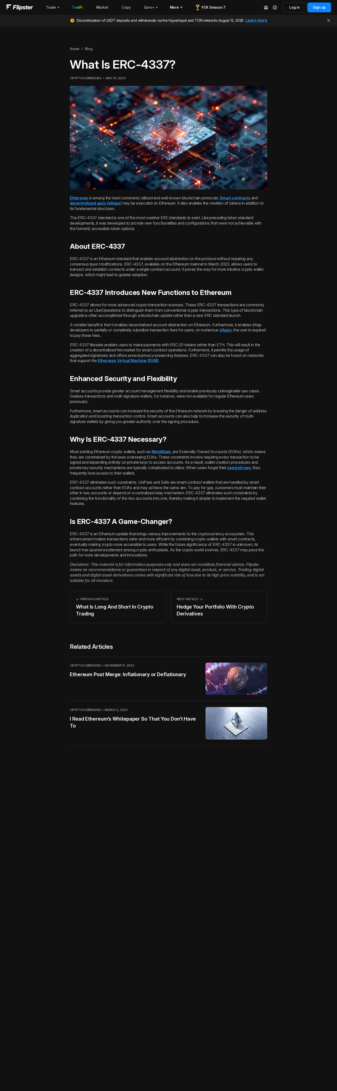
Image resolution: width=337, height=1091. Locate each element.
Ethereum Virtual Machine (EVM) (128, 360)
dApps (225, 329)
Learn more (256, 20)
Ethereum (79, 197)
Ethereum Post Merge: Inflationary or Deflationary (128, 674)
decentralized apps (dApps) (96, 203)
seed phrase (239, 467)
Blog (88, 49)
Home (74, 49)
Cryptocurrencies (85, 78)
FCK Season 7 (213, 7)
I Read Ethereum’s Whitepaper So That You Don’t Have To (133, 722)
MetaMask (161, 451)
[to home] (19, 7)
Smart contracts (235, 197)
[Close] (328, 20)
